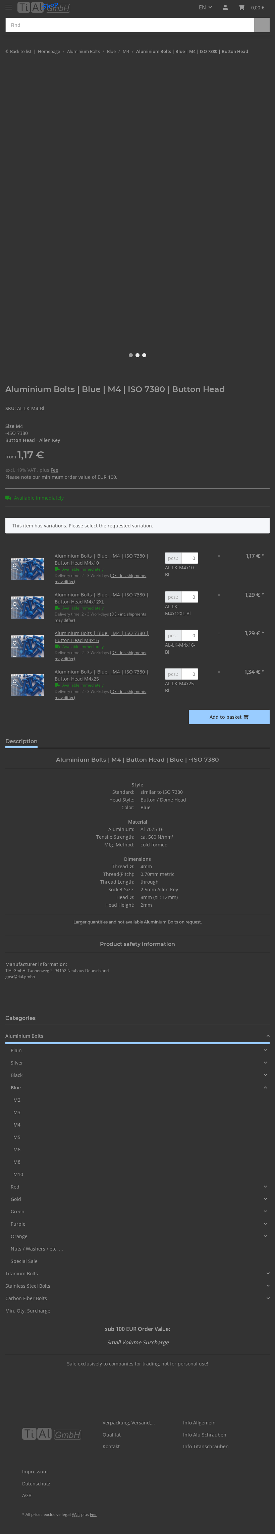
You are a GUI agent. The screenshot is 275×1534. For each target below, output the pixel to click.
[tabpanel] (137, 209)
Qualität (112, 1434)
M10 (18, 1174)
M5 (16, 1137)
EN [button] (202, 7)
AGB (27, 1495)
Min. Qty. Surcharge (27, 1310)
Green (17, 1211)
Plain (16, 1050)
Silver (17, 1063)
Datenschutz (36, 1483)
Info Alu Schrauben (204, 1434)
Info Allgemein (199, 1422)
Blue (16, 1087)
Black (16, 1075)
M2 (16, 1100)
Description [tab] (21, 741)
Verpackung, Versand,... (129, 1422)
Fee (54, 470)
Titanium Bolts (21, 1273)
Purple (18, 1224)
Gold (16, 1199)
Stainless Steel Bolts (27, 1286)
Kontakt (111, 1446)
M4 (16, 1125)
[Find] (262, 25)
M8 (16, 1162)
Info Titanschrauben (206, 1446)
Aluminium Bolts (24, 1036)
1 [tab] (131, 355)
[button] (225, 7)
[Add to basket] (10, 72)
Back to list (21, 51)
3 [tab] (144, 355)
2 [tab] (137, 355)
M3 (16, 1112)
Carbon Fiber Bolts (26, 1298)
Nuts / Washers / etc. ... (37, 1248)
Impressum (35, 1471)
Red (15, 1187)
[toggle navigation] (8, 4)
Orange (19, 1236)
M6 (16, 1149)
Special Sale (24, 1261)
